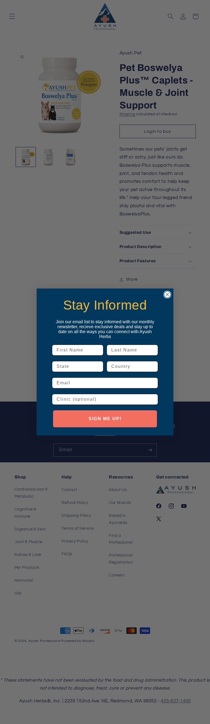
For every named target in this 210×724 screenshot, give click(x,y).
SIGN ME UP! (105, 418)
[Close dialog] (167, 294)
